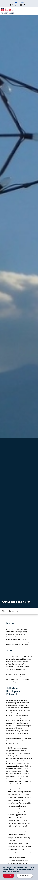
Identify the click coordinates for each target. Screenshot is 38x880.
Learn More (24, 876)
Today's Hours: (18, 2)
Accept (9, 876)
